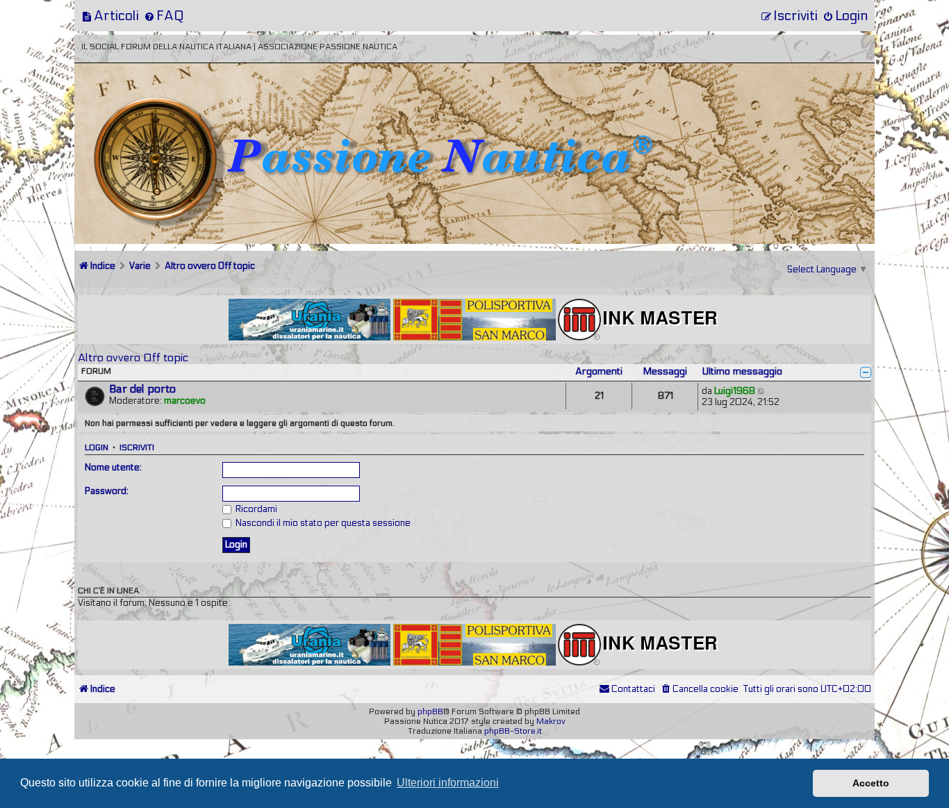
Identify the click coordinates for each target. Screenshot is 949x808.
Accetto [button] (870, 783)
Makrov (551, 721)
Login (96, 447)
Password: (107, 491)
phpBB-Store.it (513, 731)
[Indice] (171, 109)
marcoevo (185, 400)
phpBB (430, 711)
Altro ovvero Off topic (133, 357)
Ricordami (255, 509)
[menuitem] (110, 16)
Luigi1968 (734, 391)
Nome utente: (113, 467)
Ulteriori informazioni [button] (448, 783)
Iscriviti (136, 447)
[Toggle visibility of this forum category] (865, 372)
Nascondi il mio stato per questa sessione (322, 523)
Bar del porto (142, 389)
